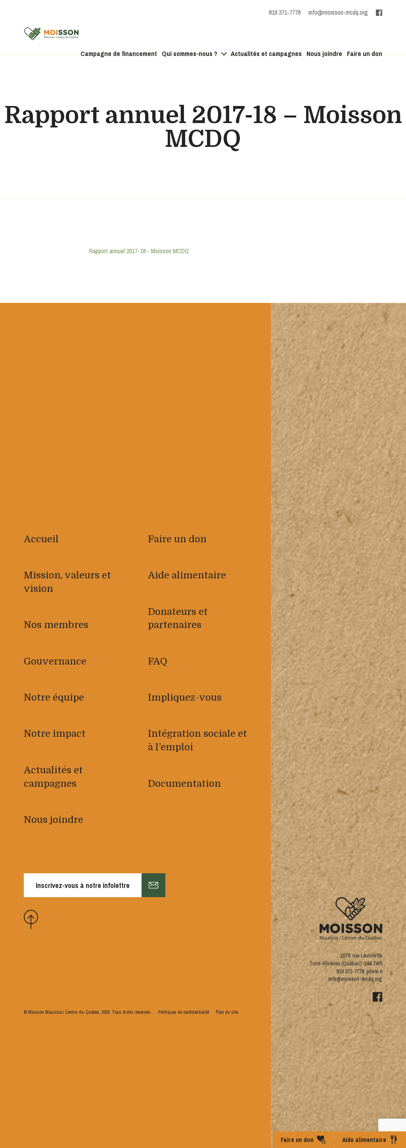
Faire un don (364, 53)
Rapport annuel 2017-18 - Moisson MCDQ (139, 251)
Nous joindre (324, 53)
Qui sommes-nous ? (189, 53)
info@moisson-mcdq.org (338, 12)
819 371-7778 (350, 971)
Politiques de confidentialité (183, 1012)
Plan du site (227, 1012)
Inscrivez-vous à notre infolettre (83, 885)
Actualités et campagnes (266, 53)
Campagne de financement (118, 53)
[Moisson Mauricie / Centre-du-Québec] (51, 34)
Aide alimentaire (364, 1139)
